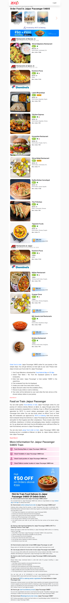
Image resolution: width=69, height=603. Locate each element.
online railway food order (28, 505)
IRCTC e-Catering (40, 415)
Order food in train (16, 364)
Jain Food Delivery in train (27, 589)
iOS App (51, 372)
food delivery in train (30, 405)
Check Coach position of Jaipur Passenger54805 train (30, 458)
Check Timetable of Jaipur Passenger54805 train (29, 454)
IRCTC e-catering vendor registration (30, 578)
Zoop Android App (41, 372)
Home (10, 6)
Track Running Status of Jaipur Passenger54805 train (30, 449)
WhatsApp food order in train (29, 596)
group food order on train (30, 430)
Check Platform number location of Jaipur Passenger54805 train (33, 463)
